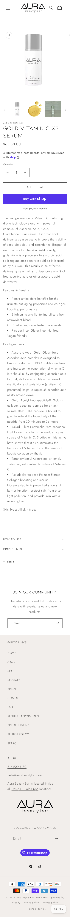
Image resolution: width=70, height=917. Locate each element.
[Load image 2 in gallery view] (35, 109)
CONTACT (14, 698)
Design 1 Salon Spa (25, 789)
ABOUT (12, 662)
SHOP (11, 671)
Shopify (16, 903)
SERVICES (13, 680)
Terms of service (37, 908)
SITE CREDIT (42, 897)
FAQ (10, 707)
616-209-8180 (17, 766)
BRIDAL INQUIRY (18, 725)
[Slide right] (66, 110)
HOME (11, 653)
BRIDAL (12, 689)
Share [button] (10, 562)
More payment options (35, 208)
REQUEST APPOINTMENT (24, 716)
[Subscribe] (57, 623)
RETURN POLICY (18, 734)
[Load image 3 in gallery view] (52, 109)
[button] (8, 7)
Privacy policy (50, 902)
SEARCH (13, 743)
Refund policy (31, 902)
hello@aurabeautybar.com (24, 775)
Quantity (8, 164)
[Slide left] (4, 110)
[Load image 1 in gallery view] (17, 109)
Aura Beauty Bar (25, 897)
